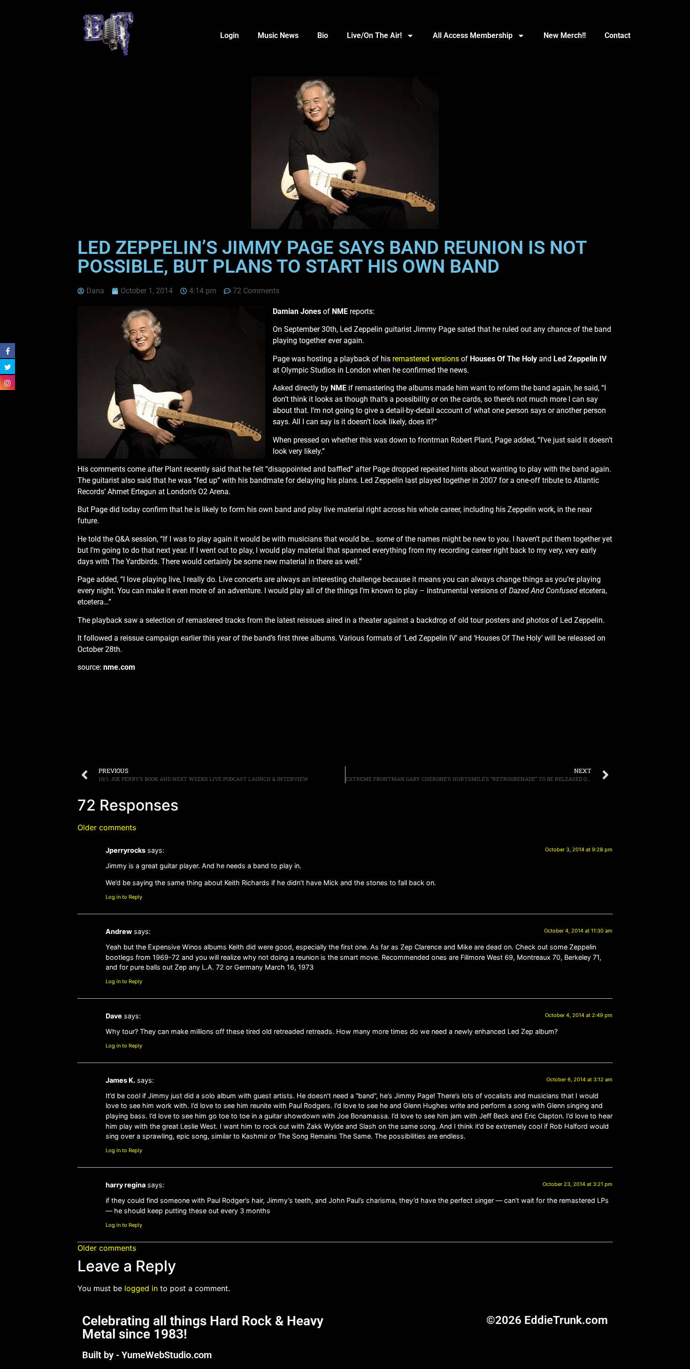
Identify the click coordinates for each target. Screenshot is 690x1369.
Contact (617, 35)
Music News (278, 35)
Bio (322, 35)
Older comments (106, 827)
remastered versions (425, 358)
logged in (141, 1288)
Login (229, 35)
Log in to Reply (124, 897)
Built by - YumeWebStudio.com (147, 1355)
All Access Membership (473, 35)
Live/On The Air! (374, 35)
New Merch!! (565, 35)
